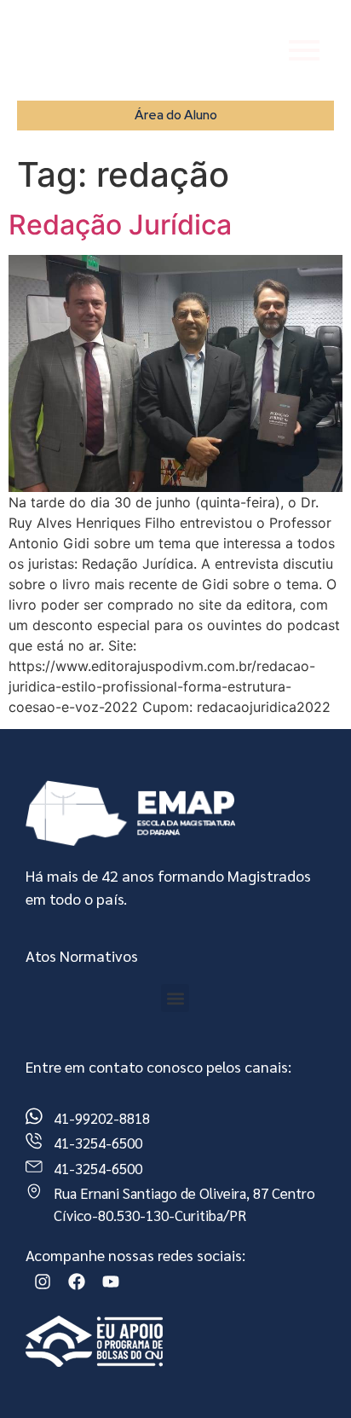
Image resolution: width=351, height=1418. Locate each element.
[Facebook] (77, 1282)
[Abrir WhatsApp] (308, 1375)
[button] (175, 998)
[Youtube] (111, 1282)
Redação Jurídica (120, 224)
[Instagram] (43, 1282)
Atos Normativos (82, 955)
